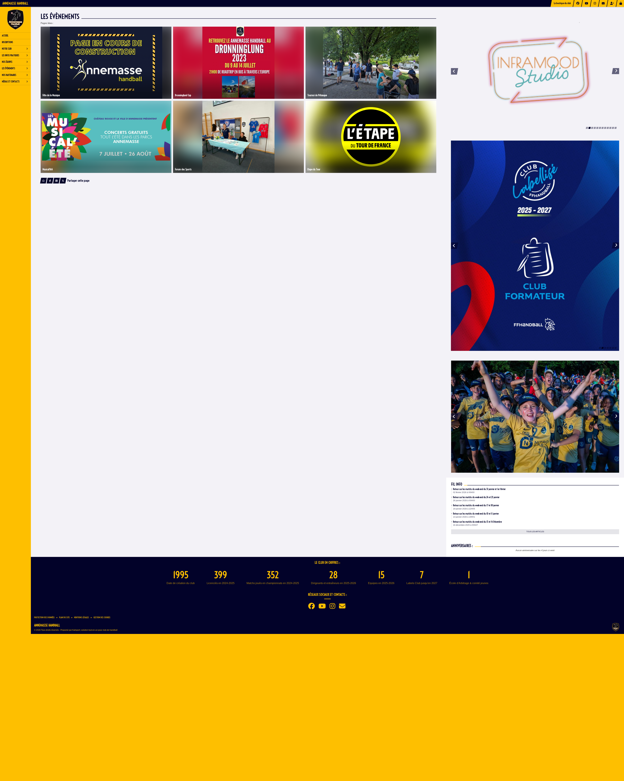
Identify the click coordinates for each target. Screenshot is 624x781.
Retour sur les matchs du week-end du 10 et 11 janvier (476, 627)
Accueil (5, 35)
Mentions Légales (81, 730)
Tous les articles (535, 645)
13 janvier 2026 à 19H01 (464, 630)
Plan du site (64, 730)
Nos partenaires (9, 75)
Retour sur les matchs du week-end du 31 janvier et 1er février (479, 602)
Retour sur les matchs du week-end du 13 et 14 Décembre (477, 635)
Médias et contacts (11, 81)
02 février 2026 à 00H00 (463, 606)
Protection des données (44, 730)
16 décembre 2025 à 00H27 (465, 638)
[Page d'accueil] (15, 19)
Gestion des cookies (101, 730)
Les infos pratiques (10, 55)
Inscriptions (7, 42)
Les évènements (8, 68)
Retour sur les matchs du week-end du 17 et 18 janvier (476, 618)
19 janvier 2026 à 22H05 (464, 622)
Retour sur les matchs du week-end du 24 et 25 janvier (476, 610)
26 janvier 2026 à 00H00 (464, 614)
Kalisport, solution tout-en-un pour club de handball (94, 743)
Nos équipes (7, 61)
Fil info (456, 597)
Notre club (7, 48)
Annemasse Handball (15, 3)
